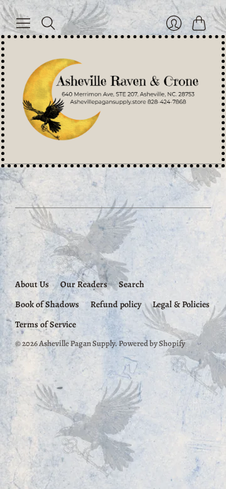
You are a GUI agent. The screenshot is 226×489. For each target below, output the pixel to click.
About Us (32, 284)
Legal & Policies (181, 304)
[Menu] (23, 23)
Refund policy (115, 304)
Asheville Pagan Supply (77, 343)
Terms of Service (45, 324)
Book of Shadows (47, 304)
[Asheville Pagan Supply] (113, 101)
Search (131, 284)
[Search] (48, 23)
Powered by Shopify (152, 343)
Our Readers (83, 284)
